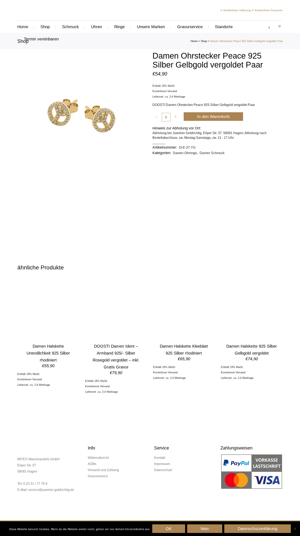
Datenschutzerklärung (257, 528)
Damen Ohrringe (185, 153)
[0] (267, 26)
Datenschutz (163, 470)
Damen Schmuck (212, 153)
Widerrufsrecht (98, 457)
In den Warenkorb (213, 116)
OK (169, 528)
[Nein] (295, 529)
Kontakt (159, 457)
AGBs (92, 464)
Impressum (162, 464)
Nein (205, 528)
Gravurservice (98, 476)
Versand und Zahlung (103, 470)
